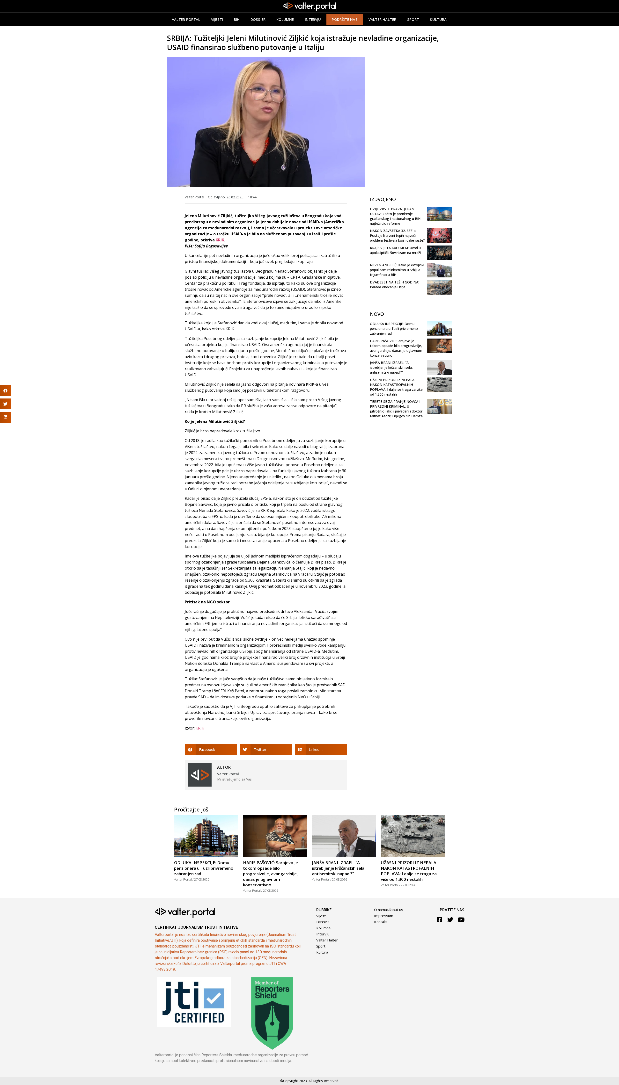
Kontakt (380, 921)
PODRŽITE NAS (344, 19)
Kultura (438, 19)
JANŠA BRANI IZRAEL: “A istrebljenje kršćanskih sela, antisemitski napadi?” (391, 367)
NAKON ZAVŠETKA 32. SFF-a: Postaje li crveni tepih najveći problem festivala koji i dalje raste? (397, 235)
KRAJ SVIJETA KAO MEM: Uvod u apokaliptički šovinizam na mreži (395, 250)
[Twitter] (450, 920)
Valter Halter (327, 940)
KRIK (220, 240)
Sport (413, 19)
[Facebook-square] (439, 920)
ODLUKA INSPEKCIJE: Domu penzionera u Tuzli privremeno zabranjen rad (394, 328)
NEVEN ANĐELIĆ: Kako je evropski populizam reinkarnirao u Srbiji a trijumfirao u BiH (397, 270)
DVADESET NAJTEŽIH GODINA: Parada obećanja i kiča (394, 284)
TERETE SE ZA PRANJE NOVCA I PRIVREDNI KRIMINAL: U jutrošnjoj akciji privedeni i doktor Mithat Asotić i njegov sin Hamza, (397, 408)
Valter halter (382, 19)
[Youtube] (461, 920)
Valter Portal (186, 19)
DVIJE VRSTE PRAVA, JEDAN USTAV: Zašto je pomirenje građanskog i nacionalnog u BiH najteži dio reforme (395, 216)
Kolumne (285, 19)
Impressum (383, 915)
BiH (237, 19)
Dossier (258, 19)
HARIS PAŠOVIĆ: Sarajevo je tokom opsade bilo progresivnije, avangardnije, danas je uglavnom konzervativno (396, 348)
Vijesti (217, 19)
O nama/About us (388, 909)
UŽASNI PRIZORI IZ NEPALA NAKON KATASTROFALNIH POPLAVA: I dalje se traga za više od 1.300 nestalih (396, 387)
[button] (211, 749)
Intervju (313, 19)
